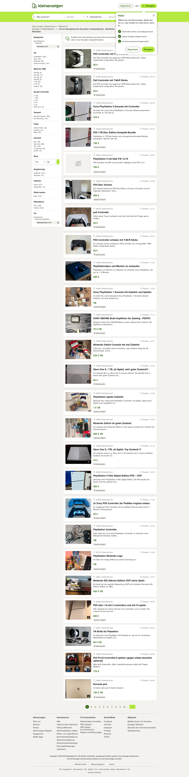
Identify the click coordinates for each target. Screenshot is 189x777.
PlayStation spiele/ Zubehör (108, 396)
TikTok (106, 736)
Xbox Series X (78, 769)
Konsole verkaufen (94, 772)
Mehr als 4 (37, 107)
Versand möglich (39, 116)
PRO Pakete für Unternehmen (87, 728)
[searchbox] (50, 17)
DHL (35, 205)
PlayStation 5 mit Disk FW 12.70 (110, 158)
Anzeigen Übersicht (135, 724)
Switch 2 (91, 769)
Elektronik (38, 43)
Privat (36, 184)
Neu (35, 141)
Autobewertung (134, 730)
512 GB (36, 77)
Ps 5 (96, 769)
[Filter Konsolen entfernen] (58, 47)
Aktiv (35, 196)
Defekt (36, 150)
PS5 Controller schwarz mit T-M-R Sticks (115, 239)
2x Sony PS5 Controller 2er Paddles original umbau (121, 503)
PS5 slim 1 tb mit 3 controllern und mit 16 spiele (119, 605)
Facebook (108, 721)
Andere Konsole (39, 63)
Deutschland (38, 217)
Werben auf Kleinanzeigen (91, 732)
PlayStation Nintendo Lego (108, 555)
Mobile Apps (38, 736)
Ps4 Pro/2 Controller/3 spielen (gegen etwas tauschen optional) (122, 659)
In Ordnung (38, 148)
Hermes (36, 208)
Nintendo (37, 61)
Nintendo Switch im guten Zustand (112, 423)
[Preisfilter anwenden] (58, 162)
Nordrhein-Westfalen (42, 219)
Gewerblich (38, 187)
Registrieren (132, 49)
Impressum (61, 749)
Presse (36, 727)
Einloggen (148, 49)
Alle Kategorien (39, 41)
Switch (112, 769)
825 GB (36, 79)
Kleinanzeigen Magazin (42, 730)
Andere (36, 86)
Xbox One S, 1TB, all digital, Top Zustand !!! (117, 449)
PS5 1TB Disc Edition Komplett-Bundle (114, 132)
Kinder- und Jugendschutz (67, 733)
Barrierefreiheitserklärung (67, 736)
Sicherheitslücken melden (67, 730)
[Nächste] (132, 707)
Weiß (35, 132)
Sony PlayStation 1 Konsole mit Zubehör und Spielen (122, 292)
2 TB (35, 84)
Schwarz (37, 130)
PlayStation (38, 56)
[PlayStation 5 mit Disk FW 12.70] (78, 163)
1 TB (35, 82)
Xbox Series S (121, 769)
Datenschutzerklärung (66, 740)
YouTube (107, 724)
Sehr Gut (37, 144)
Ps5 (60, 769)
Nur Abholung (38, 118)
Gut (35, 146)
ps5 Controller (101, 212)
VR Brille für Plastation (105, 631)
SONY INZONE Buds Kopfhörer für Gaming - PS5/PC (122, 318)
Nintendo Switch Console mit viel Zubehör (116, 344)
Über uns (36, 721)
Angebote (37, 173)
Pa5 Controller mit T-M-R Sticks (110, 80)
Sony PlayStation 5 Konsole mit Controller (116, 106)
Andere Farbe (38, 128)
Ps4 (85, 769)
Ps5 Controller (104, 769)
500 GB (36, 75)
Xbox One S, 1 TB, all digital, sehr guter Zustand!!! (120, 369)
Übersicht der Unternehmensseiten (142, 727)
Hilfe (58, 721)
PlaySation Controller (105, 529)
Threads (107, 730)
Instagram (108, 727)
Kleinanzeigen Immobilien (90, 721)
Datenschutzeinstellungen (67, 743)
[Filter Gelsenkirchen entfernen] (58, 223)
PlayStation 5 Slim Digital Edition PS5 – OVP (117, 475)
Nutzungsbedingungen (66, 746)
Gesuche (37, 175)
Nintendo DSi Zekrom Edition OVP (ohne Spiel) (119, 580)
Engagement (38, 733)
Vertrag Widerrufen (64, 727)
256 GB (36, 72)
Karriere (36, 724)
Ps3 (128, 769)
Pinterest (107, 733)
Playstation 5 (67, 769)
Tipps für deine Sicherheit (67, 724)
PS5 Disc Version (102, 184)
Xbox (35, 59)
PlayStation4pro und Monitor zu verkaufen (116, 266)
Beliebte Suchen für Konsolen (140, 721)
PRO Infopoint (86, 724)
